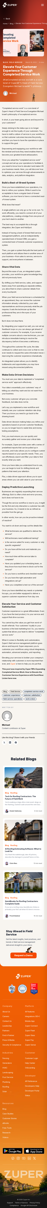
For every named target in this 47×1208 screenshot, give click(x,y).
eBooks (6, 1123)
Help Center (30, 1063)
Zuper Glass (30, 1035)
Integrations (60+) (32, 1016)
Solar (5, 1091)
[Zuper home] (10, 5)
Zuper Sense (30, 1045)
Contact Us (7, 1021)
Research (6, 1133)
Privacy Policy (35, 1203)
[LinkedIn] (29, 1158)
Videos (5, 1137)
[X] (34, 1158)
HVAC (5, 1068)
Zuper (12, 664)
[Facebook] (12, 1158)
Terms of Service (21, 1203)
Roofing (6, 1087)
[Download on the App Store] (34, 1151)
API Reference (31, 1081)
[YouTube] (23, 1158)
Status (27, 1095)
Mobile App (30, 1021)
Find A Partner (8, 1035)
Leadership (7, 1026)
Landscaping (8, 1072)
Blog (11, 24)
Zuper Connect (31, 1026)
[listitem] (4, 742)
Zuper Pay (29, 1040)
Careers (6, 1016)
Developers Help (32, 1086)
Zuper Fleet (30, 1031)
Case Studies (8, 1114)
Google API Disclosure (29, 1205)
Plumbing (6, 1082)
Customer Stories (10, 1118)
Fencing (6, 1058)
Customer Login (31, 1058)
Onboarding (30, 1068)
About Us (6, 1012)
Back (8, 19)
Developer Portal (32, 1091)
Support (10, 1203)
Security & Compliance (12, 1045)
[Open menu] (42, 5)
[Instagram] (18, 1158)
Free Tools (7, 1128)
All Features (30, 1012)
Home (5, 24)
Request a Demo (23, 955)
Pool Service (8, 1077)
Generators (7, 1063)
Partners (6, 1031)
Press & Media (8, 1040)
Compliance (14, 1205)
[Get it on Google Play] (13, 1151)
